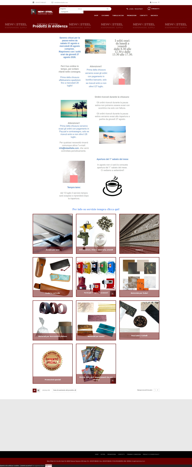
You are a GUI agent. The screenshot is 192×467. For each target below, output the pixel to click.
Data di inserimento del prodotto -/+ (64, 390)
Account (154, 2)
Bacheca (154, 15)
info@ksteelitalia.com (61, 2)
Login (131, 9)
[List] (38, 390)
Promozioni (131, 15)
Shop (96, 15)
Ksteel (103, 454)
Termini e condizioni (134, 454)
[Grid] (34, 390)
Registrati (139, 9)
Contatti (143, 15)
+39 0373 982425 (40, 2)
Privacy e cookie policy (151, 454)
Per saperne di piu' (38, 465)
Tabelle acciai (118, 15)
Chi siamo (105, 15)
